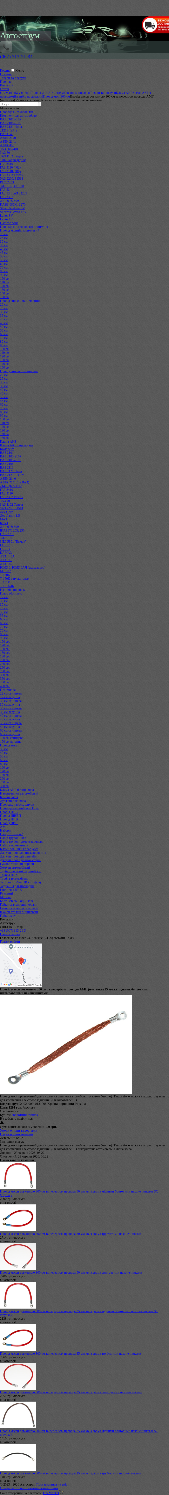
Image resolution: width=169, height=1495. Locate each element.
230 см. (5, 663)
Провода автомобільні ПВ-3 (19, 808)
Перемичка (8, 689)
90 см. (4, 638)
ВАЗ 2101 (7, 452)
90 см (4, 275)
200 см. (5, 660)
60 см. (4, 619)
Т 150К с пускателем (14, 578)
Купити (5, 1115)
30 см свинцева (11, 701)
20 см (4, 234)
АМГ (3, 826)
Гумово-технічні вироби (17, 864)
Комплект (7, 449)
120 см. (5, 645)
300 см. (5, 675)
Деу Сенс (6, 512)
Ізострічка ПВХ (11, 889)
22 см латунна (10, 697)
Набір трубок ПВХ (13, 838)
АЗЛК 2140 (8, 138)
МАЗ (3, 519)
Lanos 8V (6, 215)
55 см (4, 260)
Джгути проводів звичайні (19, 856)
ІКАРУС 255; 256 (12, 530)
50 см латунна (10, 726)
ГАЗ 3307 (6, 197)
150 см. (5, 652)
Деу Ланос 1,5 (10, 515)
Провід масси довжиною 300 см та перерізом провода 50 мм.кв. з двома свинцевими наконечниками (71, 1272)
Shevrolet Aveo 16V (13, 212)
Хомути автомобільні (15, 867)
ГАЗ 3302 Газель (11, 175)
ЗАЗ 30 (5, 152)
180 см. (5, 656)
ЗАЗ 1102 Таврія (11, 156)
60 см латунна (10, 734)
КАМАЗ (6, 552)
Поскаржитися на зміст (52, 1484)
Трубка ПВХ (9, 875)
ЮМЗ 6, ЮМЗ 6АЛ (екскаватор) (22, 567)
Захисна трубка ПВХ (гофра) (20, 882)
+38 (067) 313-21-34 (13, 930)
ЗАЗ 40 (5, 501)
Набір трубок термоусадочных (21, 841)
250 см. (5, 667)
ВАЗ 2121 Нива (11, 126)
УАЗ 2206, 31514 (11, 178)
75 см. (4, 630)
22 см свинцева (11, 693)
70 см (4, 267)
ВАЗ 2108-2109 (10, 123)
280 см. (5, 671)
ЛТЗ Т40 (6, 563)
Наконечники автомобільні (19, 793)
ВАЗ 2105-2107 (10, 456)
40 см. (4, 608)
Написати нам (10, 934)
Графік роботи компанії (16, 1134)
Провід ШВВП (10, 815)
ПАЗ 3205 (7, 534)
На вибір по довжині (14, 589)
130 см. (5, 649)
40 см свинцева (11, 715)
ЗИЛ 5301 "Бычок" (13, 541)
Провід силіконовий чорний (20, 300)
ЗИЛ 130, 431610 (12, 186)
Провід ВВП (9, 823)
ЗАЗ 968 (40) (9, 149)
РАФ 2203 (7, 182)
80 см (4, 271)
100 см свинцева (11, 738)
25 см (4, 238)
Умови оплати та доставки (18, 1130)
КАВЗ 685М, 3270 (13, 204)
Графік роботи (10, 941)
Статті (4, 89)
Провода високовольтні (16, 112)
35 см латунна (10, 712)
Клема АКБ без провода (17, 789)
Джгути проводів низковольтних (23, 852)
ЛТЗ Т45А (7, 556)
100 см (4, 278)
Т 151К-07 (7, 586)
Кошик (5, 70)
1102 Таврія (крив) (13, 160)
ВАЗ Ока (6, 134)
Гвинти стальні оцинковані (19, 908)
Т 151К (5, 582)
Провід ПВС (9, 812)
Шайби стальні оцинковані (19, 912)
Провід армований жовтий (19, 371)
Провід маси (9, 745)
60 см (4, 263)
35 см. (4, 604)
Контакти (6, 85)
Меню (19, 70)
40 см (4, 249)
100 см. (5, 641)
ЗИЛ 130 (6, 538)
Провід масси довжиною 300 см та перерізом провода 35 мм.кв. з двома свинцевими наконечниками (71, 1392)
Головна (6, 74)
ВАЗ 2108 (7, 463)
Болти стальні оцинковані (18, 901)
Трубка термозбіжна (14, 878)
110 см (4, 282)
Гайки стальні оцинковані (18, 904)
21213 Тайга (8, 130)
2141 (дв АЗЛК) (11, 486)
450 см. (5, 686)
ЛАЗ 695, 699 (9, 200)
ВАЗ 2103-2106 (10, 460)
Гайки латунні (10, 915)
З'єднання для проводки (17, 886)
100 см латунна (10, 741)
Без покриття (9, 797)
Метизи (5, 897)
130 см (4, 289)
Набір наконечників (14, 845)
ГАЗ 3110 (6, 493)
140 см (4, 293)
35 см (4, 245)
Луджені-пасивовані (14, 801)
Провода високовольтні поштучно (24, 226)
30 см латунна (10, 704)
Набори (5, 830)
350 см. (5, 678)
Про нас (5, 81)
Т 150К (5, 575)
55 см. (4, 615)
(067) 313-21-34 (16, 56)
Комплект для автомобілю (18, 115)
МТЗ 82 (5, 571)
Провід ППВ (9, 819)
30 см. (4, 601)
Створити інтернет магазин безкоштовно (29, 1488)
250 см (4, 782)
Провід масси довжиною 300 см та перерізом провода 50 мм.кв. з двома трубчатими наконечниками (70, 1234)
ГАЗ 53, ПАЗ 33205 (13, 193)
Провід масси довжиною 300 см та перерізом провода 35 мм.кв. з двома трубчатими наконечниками (70, 1353)
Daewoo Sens (9, 223)
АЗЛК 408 (7, 145)
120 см (4, 286)
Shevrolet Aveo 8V (12, 208)
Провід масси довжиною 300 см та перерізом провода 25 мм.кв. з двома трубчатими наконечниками (70, 1473)
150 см (4, 297)
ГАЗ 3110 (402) (10, 167)
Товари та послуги (13, 78)
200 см (4, 778)
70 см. (4, 626)
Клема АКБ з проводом (16, 445)
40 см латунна (10, 719)
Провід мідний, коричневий (19, 230)
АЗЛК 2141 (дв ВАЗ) (14, 482)
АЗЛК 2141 (8, 141)
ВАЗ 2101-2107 (10, 119)
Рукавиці (6, 893)
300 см (4, 786)
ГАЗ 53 (5, 549)
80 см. (4, 634)
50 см (4, 256)
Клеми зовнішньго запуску (19, 849)
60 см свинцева (11, 730)
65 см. (4, 623)
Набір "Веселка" (11, 834)
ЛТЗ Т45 (6, 560)
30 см (4, 241)
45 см (4, 252)
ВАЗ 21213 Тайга (12, 475)
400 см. (5, 682)
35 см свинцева (11, 708)
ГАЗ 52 (5, 189)
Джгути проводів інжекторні (20, 860)
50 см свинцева (11, 723)
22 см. (4, 597)
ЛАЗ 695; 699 (9, 526)
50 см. (4, 612)
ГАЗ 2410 (6, 163)
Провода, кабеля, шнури (17, 804)
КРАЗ (4, 523)
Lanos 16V (7, 219)
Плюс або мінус (11, 593)
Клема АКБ (8, 441)
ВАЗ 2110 (6, 467)
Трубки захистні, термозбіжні (20, 871)
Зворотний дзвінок (25, 1115)
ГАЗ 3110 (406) (10, 171)
